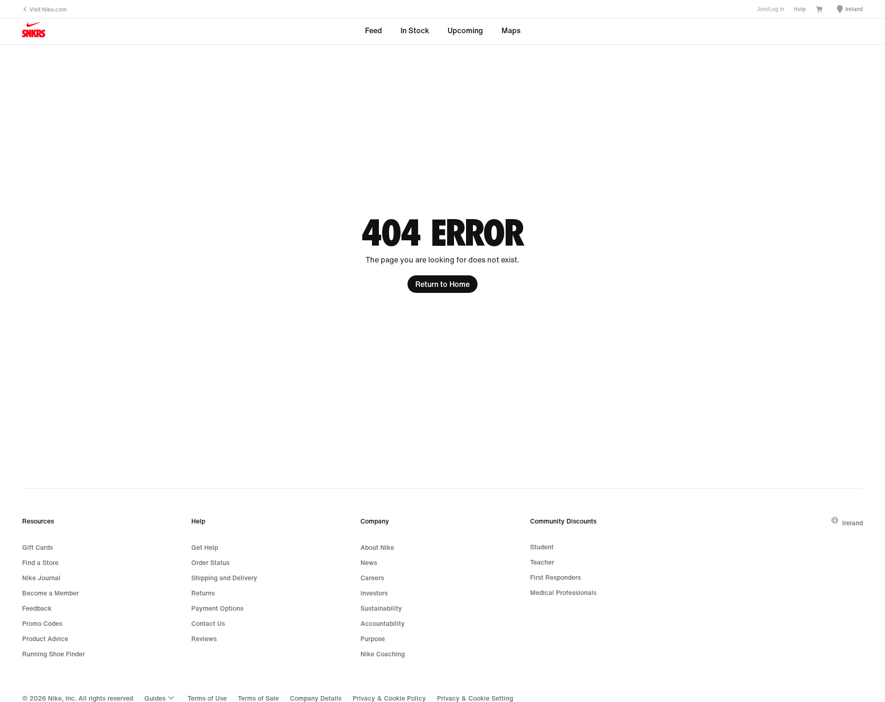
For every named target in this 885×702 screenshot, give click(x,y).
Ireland (852, 523)
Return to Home (442, 284)
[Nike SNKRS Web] (33, 32)
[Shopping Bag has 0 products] (819, 10)
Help (800, 9)
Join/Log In (771, 9)
